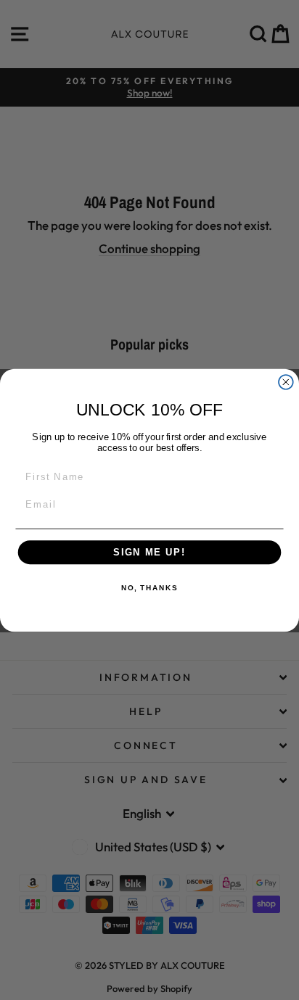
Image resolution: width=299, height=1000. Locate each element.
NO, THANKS (149, 588)
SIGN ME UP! (149, 552)
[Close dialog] (286, 381)
